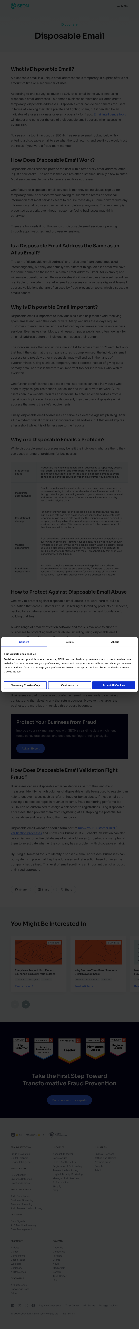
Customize (67, 685)
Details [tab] (69, 641)
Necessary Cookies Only (25, 685)
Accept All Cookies (114, 685)
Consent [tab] (24, 641)
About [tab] (115, 641)
